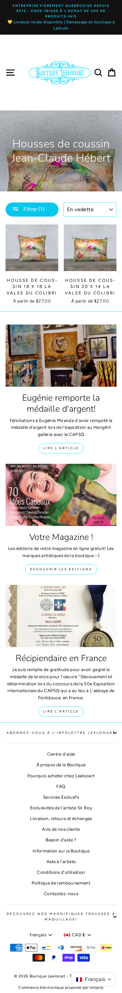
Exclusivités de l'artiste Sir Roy (61, 807)
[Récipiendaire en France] (61, 616)
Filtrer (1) (33, 209)
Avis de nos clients (61, 829)
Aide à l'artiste (61, 861)
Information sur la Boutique (61, 850)
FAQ (60, 786)
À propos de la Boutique (61, 764)
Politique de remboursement (61, 882)
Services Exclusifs (61, 797)
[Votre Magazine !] (61, 495)
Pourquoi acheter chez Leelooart (61, 775)
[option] (61, 17)
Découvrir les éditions (61, 569)
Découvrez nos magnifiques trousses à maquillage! (61, 916)
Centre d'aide (61, 754)
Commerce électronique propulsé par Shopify (60, 987)
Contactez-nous (61, 893)
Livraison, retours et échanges (61, 818)
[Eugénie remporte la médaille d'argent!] (61, 356)
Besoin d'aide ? (61, 839)
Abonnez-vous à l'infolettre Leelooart (61, 733)
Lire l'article (61, 448)
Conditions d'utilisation (61, 872)
